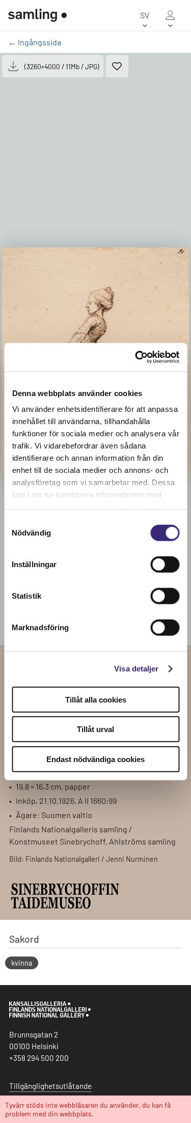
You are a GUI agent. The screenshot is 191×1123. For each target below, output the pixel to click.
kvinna (21, 963)
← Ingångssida (34, 42)
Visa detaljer (136, 668)
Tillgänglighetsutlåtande (50, 1085)
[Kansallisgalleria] (50, 1015)
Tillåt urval (95, 729)
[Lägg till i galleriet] (117, 66)
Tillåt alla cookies (95, 699)
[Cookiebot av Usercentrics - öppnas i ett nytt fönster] (136, 357)
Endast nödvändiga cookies (95, 758)
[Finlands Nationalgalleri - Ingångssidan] (37, 15)
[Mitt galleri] (170, 15)
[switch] (164, 564)
